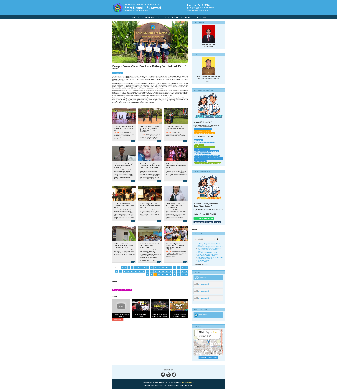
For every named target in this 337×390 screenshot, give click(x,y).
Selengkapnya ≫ (118, 319)
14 (167, 268)
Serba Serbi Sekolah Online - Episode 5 (208, 254)
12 (159, 268)
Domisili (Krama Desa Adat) (214, 164)
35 (174, 271)
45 (170, 274)
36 (178, 271)
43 (163, 274)
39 (147, 274)
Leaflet (207, 356)
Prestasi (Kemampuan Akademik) (201, 150)
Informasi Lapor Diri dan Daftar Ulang (202, 130)
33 (167, 271)
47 (178, 274)
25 (136, 271)
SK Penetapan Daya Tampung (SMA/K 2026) (204, 134)
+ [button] (195, 333)
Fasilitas (175, 17)
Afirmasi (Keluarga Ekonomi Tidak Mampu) (204, 144)
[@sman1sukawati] (174, 378)
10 (151, 268)
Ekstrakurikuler (186, 17)
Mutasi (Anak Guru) (199, 146)
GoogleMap (202, 359)
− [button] (195, 336)
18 (182, 268)
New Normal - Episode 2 (203, 261)
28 (147, 271)
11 (155, 268)
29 (151, 271)
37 (182, 271)
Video (167, 17)
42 (159, 274)
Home (133, 17)
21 (120, 271)
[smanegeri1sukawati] (163, 378)
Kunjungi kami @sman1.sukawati (122, 290)
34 (170, 271)
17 (178, 268)
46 (174, 274)
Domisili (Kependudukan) (200, 164)
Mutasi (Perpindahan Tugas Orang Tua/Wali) (204, 148)
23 (128, 271)
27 (143, 271)
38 (186, 271)
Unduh (159, 17)
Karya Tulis (149, 17)
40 (151, 274)
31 (159, 271)
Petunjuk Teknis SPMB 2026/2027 (202, 132)
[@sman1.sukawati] (168, 378)
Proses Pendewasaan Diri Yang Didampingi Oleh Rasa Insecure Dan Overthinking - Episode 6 (209, 251)
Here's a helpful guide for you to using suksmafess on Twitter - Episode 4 (207, 256)
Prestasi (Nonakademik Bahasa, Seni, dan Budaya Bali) (206, 157)
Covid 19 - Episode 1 (202, 263)
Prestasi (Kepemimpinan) (200, 162)
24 (132, 271)
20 (116, 271)
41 (155, 274)
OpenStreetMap (214, 356)
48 (182, 274)
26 (140, 271)
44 (167, 274)
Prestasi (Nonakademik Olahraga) (202, 154)
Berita (140, 17)
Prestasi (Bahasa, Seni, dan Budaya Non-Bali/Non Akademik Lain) (208, 160)
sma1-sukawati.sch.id (188, 384)
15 (170, 268)
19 (186, 268)
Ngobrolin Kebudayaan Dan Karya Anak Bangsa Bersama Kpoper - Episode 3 (210, 259)
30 (155, 271)
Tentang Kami (200, 17)
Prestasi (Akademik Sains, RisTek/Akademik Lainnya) (206, 152)
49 (186, 274)
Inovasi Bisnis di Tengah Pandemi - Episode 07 (209, 248)
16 (174, 268)
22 (124, 271)
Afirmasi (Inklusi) (198, 141)
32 (163, 271)
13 (163, 268)
